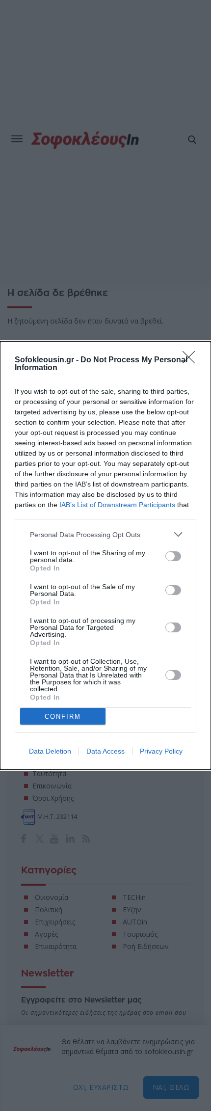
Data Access (105, 751)
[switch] (173, 556)
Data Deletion (50, 751)
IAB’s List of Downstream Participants (117, 505)
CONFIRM (63, 716)
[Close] (192, 360)
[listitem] (105, 534)
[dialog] (105, 555)
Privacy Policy (161, 751)
